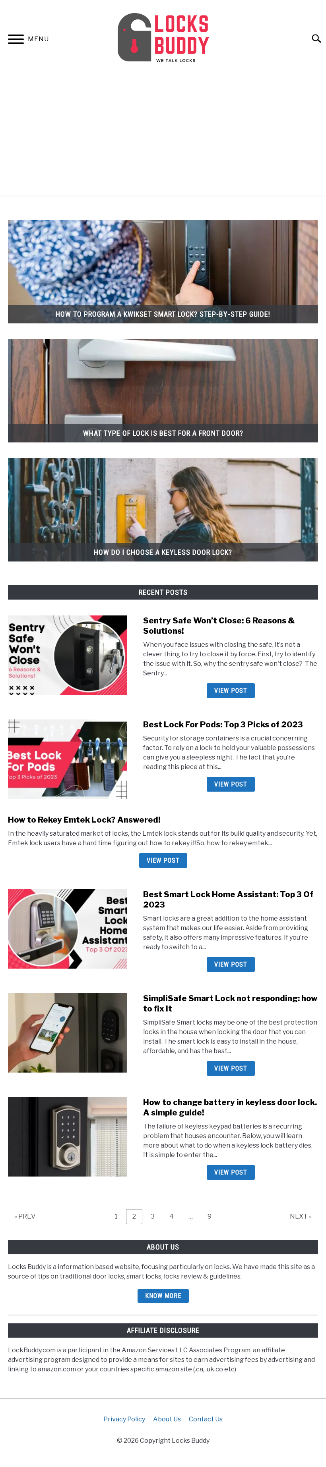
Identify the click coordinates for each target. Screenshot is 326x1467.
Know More (163, 1296)
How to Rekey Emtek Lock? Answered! (84, 820)
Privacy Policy (124, 1419)
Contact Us (206, 1419)
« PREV (24, 1216)
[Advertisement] (163, 136)
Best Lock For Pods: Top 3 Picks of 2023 (223, 724)
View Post (230, 690)
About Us (167, 1419)
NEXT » (301, 1216)
